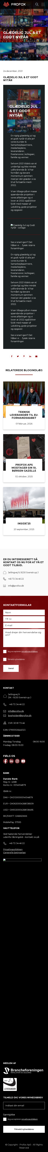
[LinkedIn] (30, 356)
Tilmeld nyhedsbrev (16, 659)
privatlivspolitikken (30, 651)
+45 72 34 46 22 (16, 579)
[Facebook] (12, 356)
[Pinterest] (24, 356)
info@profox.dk (16, 586)
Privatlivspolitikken (13, 849)
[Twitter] (18, 356)
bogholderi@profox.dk (19, 715)
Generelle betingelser (14, 852)
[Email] (36, 356)
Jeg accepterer (22, 651)
